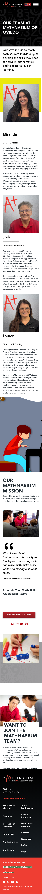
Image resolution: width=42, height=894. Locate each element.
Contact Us (8, 834)
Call (19, 624)
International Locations (9, 825)
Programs (7, 816)
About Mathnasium (27, 807)
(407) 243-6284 (11, 792)
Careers (25, 833)
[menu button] (27, 4)
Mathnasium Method (9, 807)
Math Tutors (27, 825)
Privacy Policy (19, 862)
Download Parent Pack (14, 798)
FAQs (24, 845)
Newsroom (26, 839)
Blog (23, 852)
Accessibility (8, 862)
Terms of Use (8, 878)
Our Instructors (10, 842)
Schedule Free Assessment (19, 615)
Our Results (8, 850)
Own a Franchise (26, 816)
